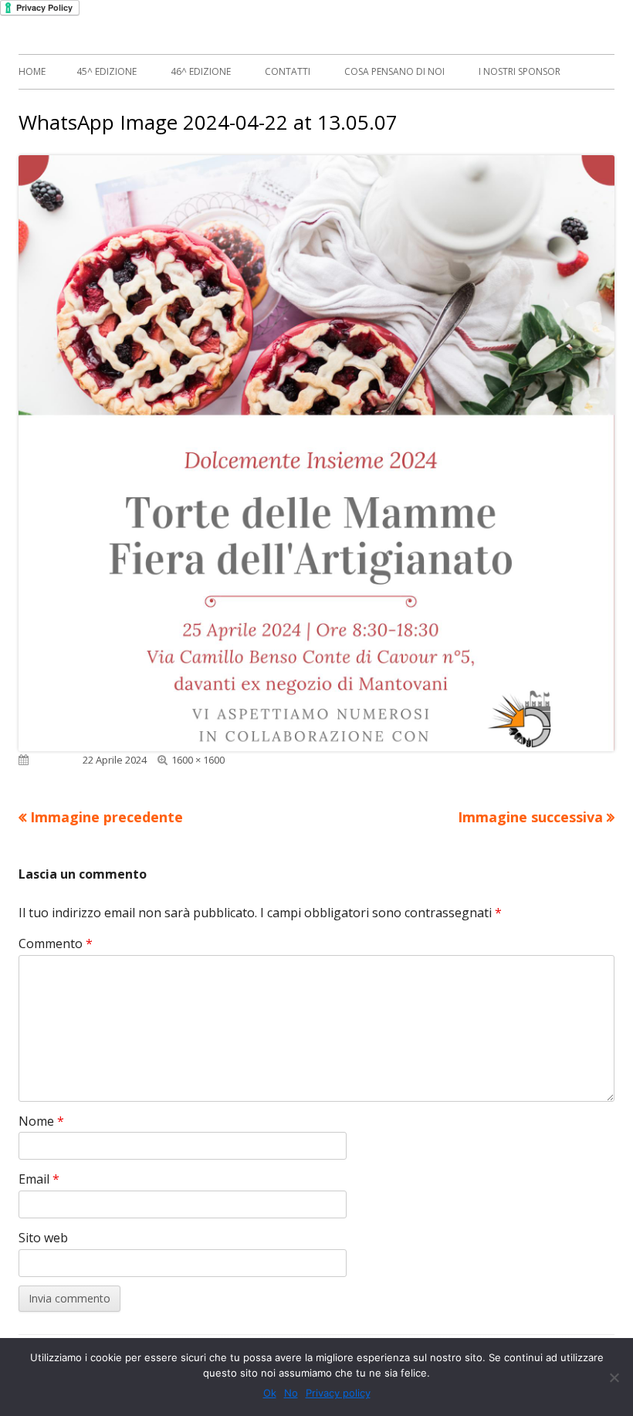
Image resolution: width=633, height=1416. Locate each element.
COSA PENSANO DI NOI (394, 71)
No (291, 1393)
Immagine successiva (530, 817)
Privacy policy (338, 1393)
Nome (41, 1121)
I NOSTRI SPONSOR (519, 71)
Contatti (287, 71)
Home (32, 71)
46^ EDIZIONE (201, 71)
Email (39, 1178)
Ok (269, 1393)
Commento (56, 943)
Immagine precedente (106, 817)
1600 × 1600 (198, 760)
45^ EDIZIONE (106, 71)
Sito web (43, 1237)
